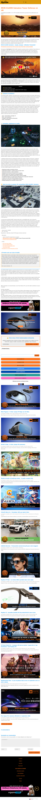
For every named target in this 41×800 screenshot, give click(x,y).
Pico (26, 648)
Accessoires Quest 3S (18, 46)
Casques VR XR (24, 413)
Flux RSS (20, 763)
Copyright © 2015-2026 (20, 775)
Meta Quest (24, 648)
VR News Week (32, 648)
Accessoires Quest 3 (9, 46)
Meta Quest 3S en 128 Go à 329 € (9, 238)
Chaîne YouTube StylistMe (28, 46)
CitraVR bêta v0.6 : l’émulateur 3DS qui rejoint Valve (15, 512)
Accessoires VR (17, 446)
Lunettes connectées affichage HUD (31, 614)
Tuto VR (32, 480)
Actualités (18, 12)
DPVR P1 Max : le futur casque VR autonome (13, 444)
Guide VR (23, 480)
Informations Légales (20, 770)
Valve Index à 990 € (6, 247)
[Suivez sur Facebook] (21, 384)
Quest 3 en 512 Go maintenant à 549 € (10, 239)
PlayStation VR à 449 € (6, 248)
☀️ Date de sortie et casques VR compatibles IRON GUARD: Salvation (14, 89)
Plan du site (20, 765)
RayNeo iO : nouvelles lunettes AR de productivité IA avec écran (18, 612)
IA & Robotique (20, 547)
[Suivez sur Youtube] (19, 384)
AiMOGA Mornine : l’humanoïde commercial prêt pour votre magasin (19, 546)
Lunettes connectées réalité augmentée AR (32, 581)
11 (22, 332)
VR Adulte (3, 46)
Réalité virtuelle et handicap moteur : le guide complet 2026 (17, 478)
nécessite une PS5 (14, 248)
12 (23, 332)
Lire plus (20, 326)
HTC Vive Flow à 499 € (7, 243)
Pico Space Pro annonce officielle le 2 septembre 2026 (15, 716)
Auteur (20, 780)
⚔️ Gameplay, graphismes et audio (8, 88)
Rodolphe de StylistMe (6, 12)
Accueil (20, 778)
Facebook (20, 758)
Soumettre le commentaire (34, 752)
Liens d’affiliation (21, 773)
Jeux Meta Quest (33, 12)
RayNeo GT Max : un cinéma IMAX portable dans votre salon (17, 579)
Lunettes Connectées (21, 581)
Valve (29, 648)
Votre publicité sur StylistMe (20, 768)
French (32, 799)
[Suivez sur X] (23, 384)
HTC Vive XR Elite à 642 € (7, 244)
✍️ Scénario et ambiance (7, 87)
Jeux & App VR (27, 12)
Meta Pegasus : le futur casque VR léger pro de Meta (20, 320)
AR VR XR (22, 12)
